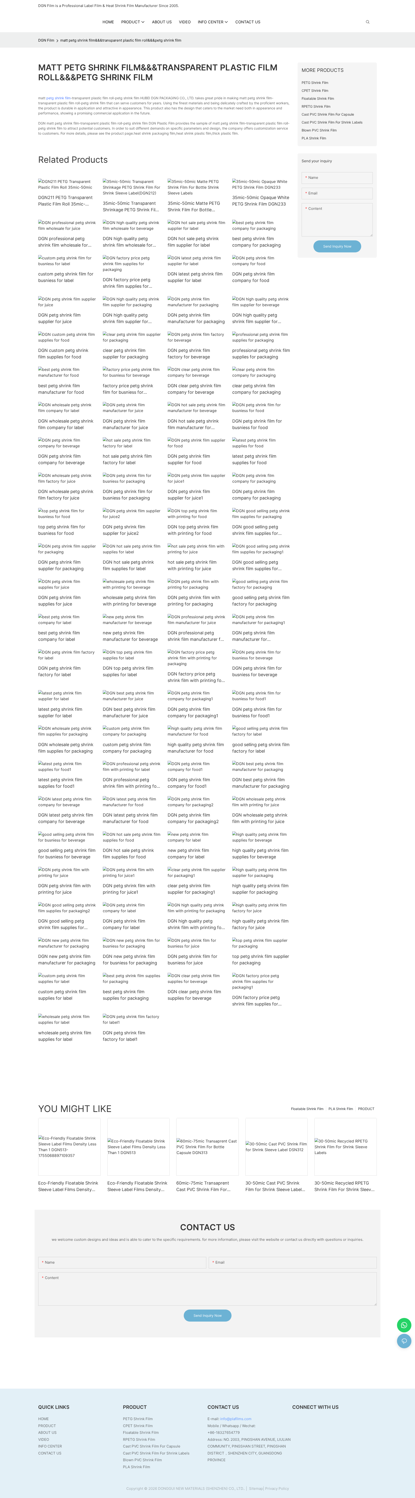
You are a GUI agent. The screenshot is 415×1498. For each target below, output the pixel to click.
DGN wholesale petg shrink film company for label (65, 424)
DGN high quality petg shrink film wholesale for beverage (128, 242)
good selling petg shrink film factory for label (261, 748)
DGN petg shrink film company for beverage (61, 459)
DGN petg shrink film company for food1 (189, 783)
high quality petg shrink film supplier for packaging (260, 889)
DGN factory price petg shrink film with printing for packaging (195, 677)
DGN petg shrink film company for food (253, 277)
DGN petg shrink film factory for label (59, 671)
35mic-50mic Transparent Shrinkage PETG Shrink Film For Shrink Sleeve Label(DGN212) (131, 207)
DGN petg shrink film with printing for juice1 (129, 889)
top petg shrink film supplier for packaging (260, 959)
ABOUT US (47, 1432)
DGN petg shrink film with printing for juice (64, 889)
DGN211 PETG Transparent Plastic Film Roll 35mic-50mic (65, 201)
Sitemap (255, 1488)
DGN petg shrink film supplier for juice (59, 318)
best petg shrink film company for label (59, 636)
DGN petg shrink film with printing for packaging (194, 600)
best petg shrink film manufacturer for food (61, 389)
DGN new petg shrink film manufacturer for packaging (66, 959)
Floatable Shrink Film (307, 1109)
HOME (43, 1419)
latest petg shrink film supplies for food (254, 459)
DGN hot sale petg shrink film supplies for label (128, 565)
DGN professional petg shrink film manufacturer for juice (196, 636)
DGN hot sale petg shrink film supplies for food (128, 853)
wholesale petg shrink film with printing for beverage (129, 600)
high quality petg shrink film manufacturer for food (196, 748)
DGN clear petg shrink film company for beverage (194, 389)
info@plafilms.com (235, 1419)
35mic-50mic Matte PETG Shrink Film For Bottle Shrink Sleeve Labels (194, 207)
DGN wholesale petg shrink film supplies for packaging (65, 748)
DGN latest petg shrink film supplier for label (195, 277)
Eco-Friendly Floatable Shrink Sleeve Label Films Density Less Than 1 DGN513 (137, 1186)
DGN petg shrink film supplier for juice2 (124, 530)
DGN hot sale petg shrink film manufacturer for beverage (193, 424)
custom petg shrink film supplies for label (62, 995)
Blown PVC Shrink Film (142, 1460)
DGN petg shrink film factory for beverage (189, 353)
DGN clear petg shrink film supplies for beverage (194, 995)
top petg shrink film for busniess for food (61, 530)
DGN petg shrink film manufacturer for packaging (196, 318)
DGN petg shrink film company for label (124, 924)
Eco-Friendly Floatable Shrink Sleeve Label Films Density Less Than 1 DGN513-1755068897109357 (68, 1186)
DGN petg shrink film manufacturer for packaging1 (253, 636)
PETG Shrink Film (138, 1419)
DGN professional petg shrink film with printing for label (130, 783)
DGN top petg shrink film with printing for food (193, 530)
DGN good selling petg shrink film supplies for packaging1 (255, 566)
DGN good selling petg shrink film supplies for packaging (255, 530)
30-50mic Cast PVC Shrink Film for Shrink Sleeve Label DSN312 (273, 1186)
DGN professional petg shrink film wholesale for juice (63, 242)
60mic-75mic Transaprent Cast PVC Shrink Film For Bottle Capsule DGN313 (202, 1186)
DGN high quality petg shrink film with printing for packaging (195, 924)
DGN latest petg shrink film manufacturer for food (130, 818)
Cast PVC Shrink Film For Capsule (151, 1446)
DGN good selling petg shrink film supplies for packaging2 (61, 924)
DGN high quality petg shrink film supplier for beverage (255, 318)
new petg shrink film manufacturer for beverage (130, 636)
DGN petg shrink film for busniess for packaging (128, 494)
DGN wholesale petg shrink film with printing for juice (259, 818)
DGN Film (46, 40)
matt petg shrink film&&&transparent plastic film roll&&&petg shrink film (120, 40)
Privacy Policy (277, 1488)
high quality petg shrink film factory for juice (260, 924)
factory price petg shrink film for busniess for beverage (128, 389)
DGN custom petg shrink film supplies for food (63, 353)
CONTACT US (49, 1453)
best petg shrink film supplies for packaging (126, 995)
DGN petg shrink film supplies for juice (59, 600)
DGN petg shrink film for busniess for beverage (257, 671)
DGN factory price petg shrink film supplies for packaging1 (256, 1001)
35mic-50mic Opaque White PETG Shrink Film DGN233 (260, 200)
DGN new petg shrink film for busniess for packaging (130, 959)
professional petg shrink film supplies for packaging (261, 353)
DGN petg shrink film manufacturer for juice (125, 424)
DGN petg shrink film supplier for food (189, 459)
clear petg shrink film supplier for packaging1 (191, 889)
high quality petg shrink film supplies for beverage (260, 853)
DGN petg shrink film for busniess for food (257, 424)
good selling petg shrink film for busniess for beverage (67, 853)
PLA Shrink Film (341, 1109)
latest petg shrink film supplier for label (60, 712)
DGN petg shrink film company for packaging (256, 494)
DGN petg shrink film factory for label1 (124, 1036)
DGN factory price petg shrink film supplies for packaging (126, 283)
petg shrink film (58, 98)
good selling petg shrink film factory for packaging (261, 600)
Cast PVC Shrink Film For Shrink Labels (156, 1453)
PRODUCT (366, 1109)
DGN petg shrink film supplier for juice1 (189, 494)
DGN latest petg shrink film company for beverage (65, 818)
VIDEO (43, 1439)
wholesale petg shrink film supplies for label (64, 1036)
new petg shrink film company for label (188, 853)
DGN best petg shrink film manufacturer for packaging (260, 783)
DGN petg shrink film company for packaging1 (193, 712)
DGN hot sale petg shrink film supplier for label (193, 242)
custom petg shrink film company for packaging (127, 748)
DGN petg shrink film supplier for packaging (61, 565)
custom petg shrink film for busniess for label (65, 277)
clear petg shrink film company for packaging (256, 389)
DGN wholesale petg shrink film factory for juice (65, 494)
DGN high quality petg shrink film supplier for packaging (125, 318)
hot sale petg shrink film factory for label (127, 459)
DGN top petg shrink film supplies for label (128, 671)
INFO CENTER (50, 1446)
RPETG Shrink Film (139, 1439)
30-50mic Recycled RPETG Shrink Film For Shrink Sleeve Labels (343, 1186)
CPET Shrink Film (138, 1425)
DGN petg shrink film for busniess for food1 (257, 712)
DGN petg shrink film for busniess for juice (192, 959)
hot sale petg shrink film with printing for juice (192, 565)
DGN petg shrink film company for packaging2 (193, 818)
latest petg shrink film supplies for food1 (60, 783)
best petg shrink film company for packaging (256, 242)
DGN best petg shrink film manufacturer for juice (129, 712)
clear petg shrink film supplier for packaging (125, 353)
